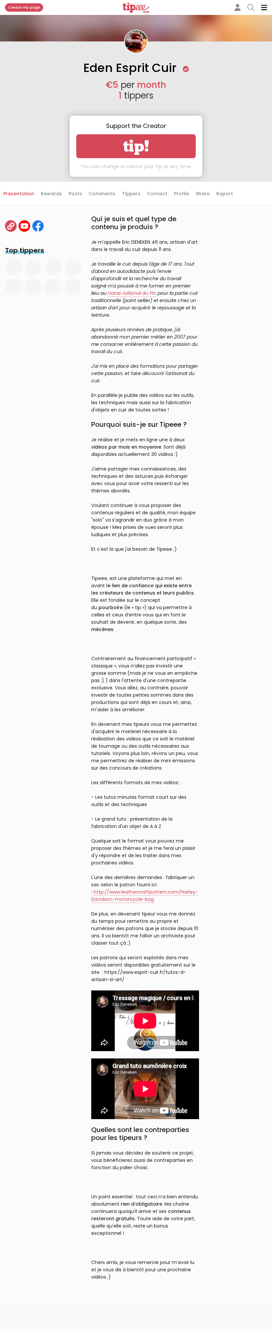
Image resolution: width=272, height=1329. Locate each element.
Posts (75, 193)
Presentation (18, 193)
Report (224, 193)
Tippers (131, 193)
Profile (181, 193)
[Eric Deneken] (24, 226)
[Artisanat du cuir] (11, 226)
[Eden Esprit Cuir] (38, 226)
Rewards (51, 193)
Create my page (24, 7)
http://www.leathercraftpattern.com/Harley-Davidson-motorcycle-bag (144, 896)
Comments (102, 193)
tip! (136, 146)
